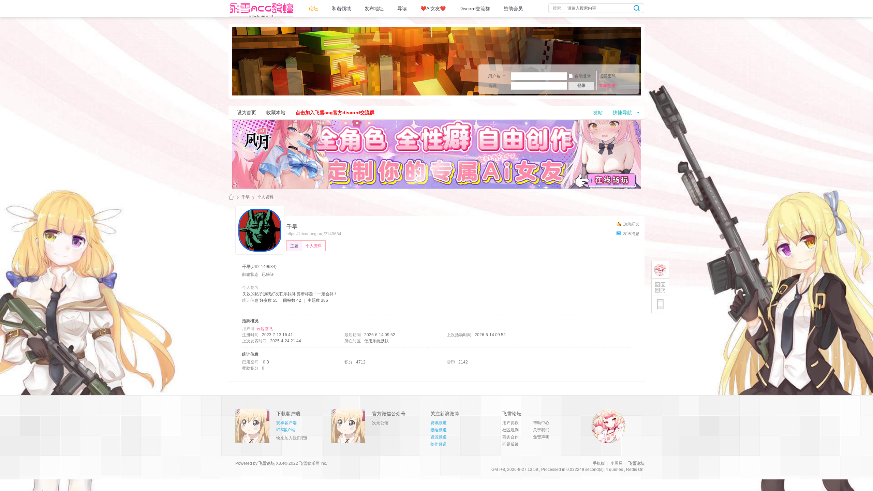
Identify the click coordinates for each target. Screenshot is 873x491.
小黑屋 (616, 463)
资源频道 (438, 437)
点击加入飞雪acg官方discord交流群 (335, 112)
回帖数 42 (292, 300)
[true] (637, 8)
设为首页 (246, 112)
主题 (294, 245)
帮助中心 (541, 422)
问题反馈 (510, 444)
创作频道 (438, 444)
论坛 (313, 8)
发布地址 (374, 8)
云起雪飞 (264, 328)
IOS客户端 (285, 430)
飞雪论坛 (231, 197)
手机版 (599, 463)
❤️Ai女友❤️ (433, 8)
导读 (402, 8)
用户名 (494, 76)
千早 (245, 197)
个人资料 (314, 245)
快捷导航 (622, 112)
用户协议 (510, 422)
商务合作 (510, 437)
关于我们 (541, 430)
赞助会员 (513, 8)
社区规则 (510, 430)
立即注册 (607, 85)
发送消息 (631, 233)
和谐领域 (341, 8)
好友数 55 (269, 300)
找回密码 (607, 76)
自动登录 (583, 76)
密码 (492, 85)
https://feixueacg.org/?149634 (313, 234)
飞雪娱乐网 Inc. (313, 463)
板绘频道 (438, 430)
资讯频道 (438, 422)
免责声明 (541, 437)
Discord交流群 (474, 8)
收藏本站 (275, 112)
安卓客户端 (286, 422)
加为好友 (631, 224)
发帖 (598, 112)
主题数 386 (318, 300)
